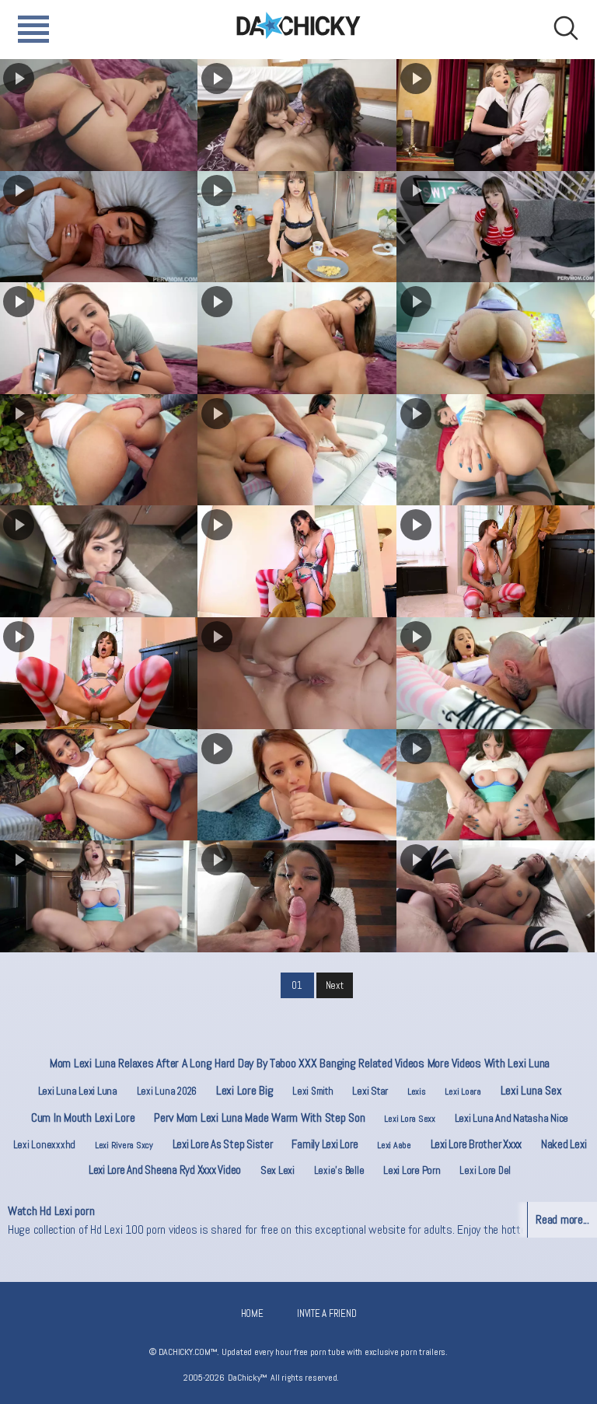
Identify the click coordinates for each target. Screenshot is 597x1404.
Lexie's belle (339, 1170)
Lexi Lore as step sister (223, 1144)
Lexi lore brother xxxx (476, 1144)
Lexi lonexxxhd (44, 1144)
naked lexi (563, 1144)
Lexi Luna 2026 (167, 1091)
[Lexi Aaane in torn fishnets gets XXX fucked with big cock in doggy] (296, 450)
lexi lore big (245, 1090)
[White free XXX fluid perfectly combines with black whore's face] (296, 896)
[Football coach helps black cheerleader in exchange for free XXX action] (495, 896)
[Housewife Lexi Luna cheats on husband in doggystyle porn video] (495, 450)
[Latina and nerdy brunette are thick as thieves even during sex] (296, 673)
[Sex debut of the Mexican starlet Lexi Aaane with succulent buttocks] (495, 338)
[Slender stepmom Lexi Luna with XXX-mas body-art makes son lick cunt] (296, 561)
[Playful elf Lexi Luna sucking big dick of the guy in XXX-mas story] (495, 561)
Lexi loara (462, 1091)
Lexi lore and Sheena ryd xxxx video (165, 1169)
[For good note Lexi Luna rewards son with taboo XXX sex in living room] (495, 227)
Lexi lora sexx (409, 1118)
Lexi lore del (485, 1170)
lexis (416, 1091)
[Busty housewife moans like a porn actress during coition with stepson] (495, 785)
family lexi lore (325, 1144)
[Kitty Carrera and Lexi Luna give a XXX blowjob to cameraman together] (296, 115)
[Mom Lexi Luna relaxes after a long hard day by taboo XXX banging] (296, 227)
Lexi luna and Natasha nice (511, 1118)
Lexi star (370, 1091)
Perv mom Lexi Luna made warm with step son (259, 1117)
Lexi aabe (394, 1145)
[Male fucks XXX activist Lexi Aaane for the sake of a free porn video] (296, 338)
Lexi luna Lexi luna (77, 1091)
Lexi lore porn (411, 1170)
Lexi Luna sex (531, 1090)
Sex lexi (277, 1170)
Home (252, 1313)
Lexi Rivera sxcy (124, 1145)
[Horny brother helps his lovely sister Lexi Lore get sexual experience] (495, 115)
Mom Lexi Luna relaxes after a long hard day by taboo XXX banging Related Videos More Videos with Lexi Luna (300, 1063)
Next (335, 985)
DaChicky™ (298, 25)
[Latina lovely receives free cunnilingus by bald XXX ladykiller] (495, 673)
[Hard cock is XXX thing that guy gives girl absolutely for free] (296, 785)
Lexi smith (312, 1091)
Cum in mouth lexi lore (82, 1117)
